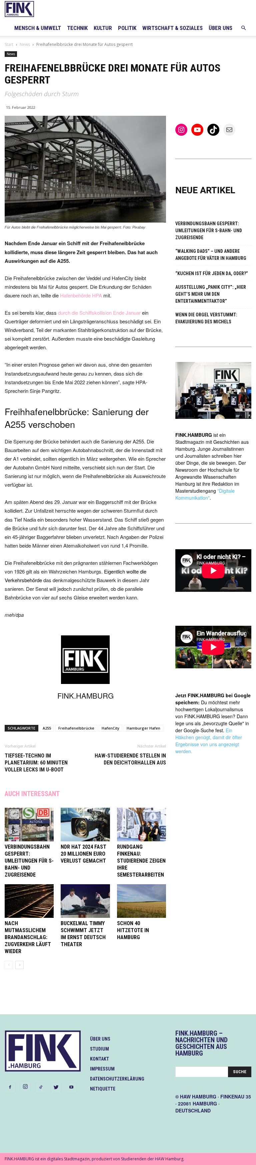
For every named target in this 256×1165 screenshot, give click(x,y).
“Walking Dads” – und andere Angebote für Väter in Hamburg (210, 255)
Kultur (103, 28)
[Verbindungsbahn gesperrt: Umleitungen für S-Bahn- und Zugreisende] (29, 824)
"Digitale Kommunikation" (205, 494)
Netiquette (102, 1088)
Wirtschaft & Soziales (172, 28)
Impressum (102, 1069)
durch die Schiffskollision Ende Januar (99, 312)
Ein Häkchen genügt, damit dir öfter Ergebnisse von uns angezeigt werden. (208, 740)
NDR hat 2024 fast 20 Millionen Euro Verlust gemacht (83, 854)
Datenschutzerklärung (117, 1079)
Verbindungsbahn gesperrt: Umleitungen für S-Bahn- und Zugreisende (29, 861)
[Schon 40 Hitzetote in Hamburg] (141, 901)
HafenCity (110, 728)
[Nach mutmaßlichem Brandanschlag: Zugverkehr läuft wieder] (29, 901)
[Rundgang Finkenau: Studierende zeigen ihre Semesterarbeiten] (141, 824)
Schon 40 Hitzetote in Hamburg (133, 930)
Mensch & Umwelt (37, 28)
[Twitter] (56, 1087)
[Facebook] (10, 1087)
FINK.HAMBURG (85, 695)
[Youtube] (71, 1087)
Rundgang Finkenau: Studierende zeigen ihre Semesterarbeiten (141, 861)
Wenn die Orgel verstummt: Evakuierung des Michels (206, 318)
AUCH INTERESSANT (32, 794)
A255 (47, 728)
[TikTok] (40, 1087)
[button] (243, 28)
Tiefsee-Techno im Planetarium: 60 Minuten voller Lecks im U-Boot (36, 762)
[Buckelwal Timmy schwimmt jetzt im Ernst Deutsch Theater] (85, 901)
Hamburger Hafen (143, 728)
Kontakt (99, 1059)
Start (9, 44)
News (25, 44)
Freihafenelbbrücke (76, 728)
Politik (127, 28)
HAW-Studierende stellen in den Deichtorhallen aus (130, 759)
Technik (77, 28)
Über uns (220, 28)
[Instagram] (25, 1087)
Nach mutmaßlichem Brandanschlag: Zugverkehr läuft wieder (28, 937)
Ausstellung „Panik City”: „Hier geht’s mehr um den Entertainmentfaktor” (210, 294)
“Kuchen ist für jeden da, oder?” (211, 273)
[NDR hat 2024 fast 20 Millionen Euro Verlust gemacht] (85, 824)
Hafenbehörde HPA (81, 295)
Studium (99, 1049)
